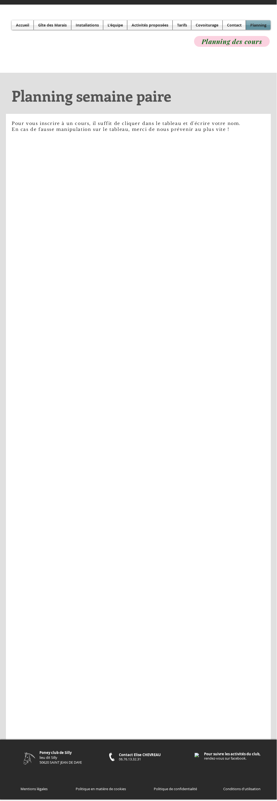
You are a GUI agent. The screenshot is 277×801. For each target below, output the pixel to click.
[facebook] (197, 755)
